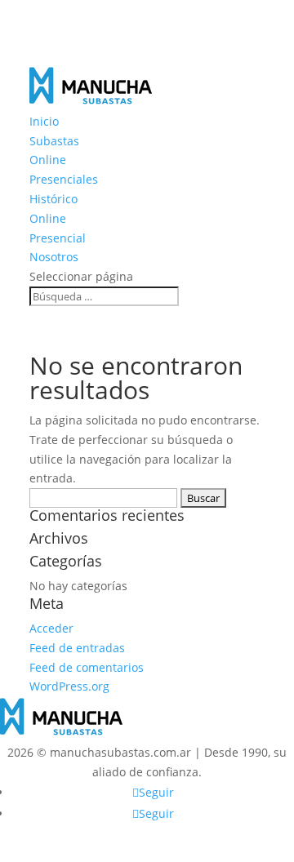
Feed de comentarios (86, 667)
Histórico (53, 199)
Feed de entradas (77, 647)
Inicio (44, 121)
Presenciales (63, 179)
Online (47, 159)
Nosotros (53, 256)
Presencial (57, 238)
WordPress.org (69, 686)
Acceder (51, 628)
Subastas (54, 141)
